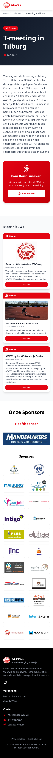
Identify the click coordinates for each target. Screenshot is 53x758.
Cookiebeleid (35, 738)
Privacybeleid (18, 738)
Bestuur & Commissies (14, 696)
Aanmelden (28, 193)
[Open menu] (47, 5)
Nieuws (17, 13)
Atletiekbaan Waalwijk (19, 714)
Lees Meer (26, 284)
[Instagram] (5, 682)
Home (6, 13)
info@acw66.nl (15, 719)
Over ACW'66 (10, 701)
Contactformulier (16, 724)
